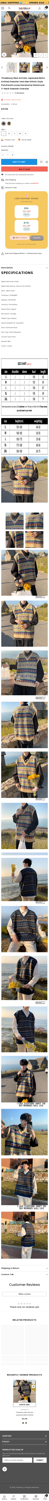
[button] (41, 55)
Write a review (25, 1294)
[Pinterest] (4, 1469)
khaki (26, 1423)
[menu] (2, 8)
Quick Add (24, 1404)
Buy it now (24, 169)
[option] (24, 34)
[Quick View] (33, 1386)
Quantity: (4, 150)
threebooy (24, 1410)
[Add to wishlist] (41, 162)
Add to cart (19, 162)
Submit (40, 1460)
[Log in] (39, 8)
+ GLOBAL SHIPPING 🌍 (23, 3)
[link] (12, 1360)
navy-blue (23, 1423)
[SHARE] (46, 162)
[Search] (9, 8)
